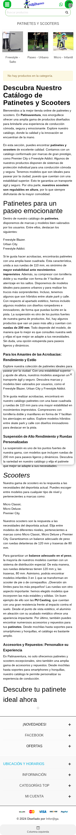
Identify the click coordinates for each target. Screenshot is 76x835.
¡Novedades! (34, 724)
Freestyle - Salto (12, 59)
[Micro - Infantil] (63, 42)
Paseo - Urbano (38, 57)
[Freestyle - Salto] (12, 42)
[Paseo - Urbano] (38, 42)
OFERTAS (34, 746)
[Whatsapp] (61, 4)
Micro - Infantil (63, 57)
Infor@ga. (52, 818)
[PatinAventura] (34, 4)
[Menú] (7, 4)
